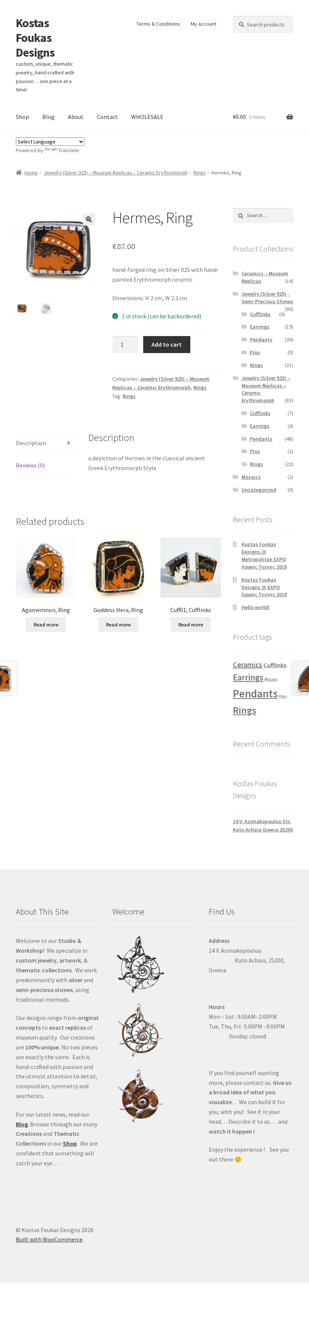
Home (31, 172)
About (76, 116)
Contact (107, 116)
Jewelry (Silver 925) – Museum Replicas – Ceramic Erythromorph (116, 172)
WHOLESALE (147, 116)
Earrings (259, 326)
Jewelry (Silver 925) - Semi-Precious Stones (267, 297)
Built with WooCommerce (49, 1239)
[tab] (46, 443)
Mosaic (271, 679)
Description (31, 443)
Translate (68, 150)
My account (203, 23)
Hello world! (255, 607)
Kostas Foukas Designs (35, 37)
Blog (48, 116)
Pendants (261, 339)
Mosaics (251, 477)
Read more (46, 624)
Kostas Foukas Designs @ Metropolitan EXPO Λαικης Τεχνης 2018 (264, 555)
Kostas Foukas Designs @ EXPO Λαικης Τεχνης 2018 (264, 587)
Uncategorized (259, 489)
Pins (255, 352)
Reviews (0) (30, 465)
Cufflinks (260, 314)
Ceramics (247, 664)
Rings (199, 172)
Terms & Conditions (158, 23)
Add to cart (166, 344)
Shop (22, 116)
